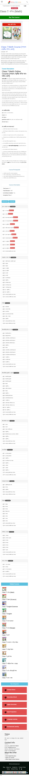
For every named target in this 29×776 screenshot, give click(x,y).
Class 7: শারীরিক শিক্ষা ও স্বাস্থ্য (10, 663)
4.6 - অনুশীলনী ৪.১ (6, 345)
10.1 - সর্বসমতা (6, 535)
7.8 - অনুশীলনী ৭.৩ (6, 470)
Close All (12, 201)
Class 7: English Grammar (10, 606)
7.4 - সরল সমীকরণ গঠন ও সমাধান (8, 460)
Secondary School (12, 697)
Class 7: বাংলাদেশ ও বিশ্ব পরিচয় (10, 642)
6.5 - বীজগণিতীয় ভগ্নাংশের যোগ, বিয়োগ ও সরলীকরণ (11, 434)
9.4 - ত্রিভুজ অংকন (6, 511)
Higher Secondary (12, 704)
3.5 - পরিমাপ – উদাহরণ (7, 316)
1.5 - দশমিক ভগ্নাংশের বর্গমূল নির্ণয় (9, 227)
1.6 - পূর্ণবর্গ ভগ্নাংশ (7, 231)
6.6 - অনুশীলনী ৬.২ (6, 436)
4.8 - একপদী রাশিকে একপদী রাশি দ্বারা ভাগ (10, 349)
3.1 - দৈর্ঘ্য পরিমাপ (6, 306)
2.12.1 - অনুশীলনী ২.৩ (7, 289)
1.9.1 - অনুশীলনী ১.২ (7, 241)
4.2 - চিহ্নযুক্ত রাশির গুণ (7, 335)
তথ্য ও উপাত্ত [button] (5, 560)
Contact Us (14, 767)
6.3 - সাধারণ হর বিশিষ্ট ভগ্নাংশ (8, 429)
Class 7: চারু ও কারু (7, 678)
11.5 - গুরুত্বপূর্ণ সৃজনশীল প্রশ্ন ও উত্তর (9, 573)
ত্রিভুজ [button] (3, 500)
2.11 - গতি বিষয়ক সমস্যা (7, 287)
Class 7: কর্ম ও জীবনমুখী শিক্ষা (9, 670)
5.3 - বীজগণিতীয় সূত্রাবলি (7, 381)
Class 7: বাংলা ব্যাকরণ (7, 621)
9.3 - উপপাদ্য (6, 508)
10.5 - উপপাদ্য (6, 545)
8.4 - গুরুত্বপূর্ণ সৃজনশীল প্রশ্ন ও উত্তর (9, 491)
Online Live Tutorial (9, 757)
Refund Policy (14, 769)
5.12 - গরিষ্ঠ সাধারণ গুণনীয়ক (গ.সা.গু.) (9, 402)
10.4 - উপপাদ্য (6, 542)
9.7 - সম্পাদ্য (6, 518)
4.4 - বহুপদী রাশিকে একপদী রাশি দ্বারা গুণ (9, 340)
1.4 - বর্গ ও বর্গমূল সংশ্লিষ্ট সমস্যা (8, 220)
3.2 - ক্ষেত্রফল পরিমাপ (7, 309)
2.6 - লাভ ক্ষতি (6, 275)
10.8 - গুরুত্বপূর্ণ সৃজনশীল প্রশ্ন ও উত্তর (9, 552)
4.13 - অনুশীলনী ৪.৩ (7, 361)
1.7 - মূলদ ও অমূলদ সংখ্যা (7, 234)
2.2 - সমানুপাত (6, 263)
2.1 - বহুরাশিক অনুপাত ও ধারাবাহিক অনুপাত (10, 261)
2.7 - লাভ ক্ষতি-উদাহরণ (7, 277)
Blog (4, 767)
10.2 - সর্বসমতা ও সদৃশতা (7, 537)
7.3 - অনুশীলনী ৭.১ (6, 458)
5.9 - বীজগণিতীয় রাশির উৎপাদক (8, 395)
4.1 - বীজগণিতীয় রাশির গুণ (7, 333)
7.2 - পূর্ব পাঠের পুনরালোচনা (7, 455)
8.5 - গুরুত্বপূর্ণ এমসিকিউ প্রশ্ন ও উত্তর (9, 494)
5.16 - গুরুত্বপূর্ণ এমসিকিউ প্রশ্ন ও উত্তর (10, 414)
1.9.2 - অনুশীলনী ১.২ (7, 244)
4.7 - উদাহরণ (6, 347)
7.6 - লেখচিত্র (6, 465)
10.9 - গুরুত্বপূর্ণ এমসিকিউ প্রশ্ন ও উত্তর (10, 554)
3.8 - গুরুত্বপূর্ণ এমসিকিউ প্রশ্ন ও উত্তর (9, 323)
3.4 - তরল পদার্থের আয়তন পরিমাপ (8, 313)
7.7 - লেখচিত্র (6, 467)
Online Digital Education (10, 756)
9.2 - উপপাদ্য (6, 506)
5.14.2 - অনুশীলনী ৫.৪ (7, 409)
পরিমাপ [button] (3, 303)
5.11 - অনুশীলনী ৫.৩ (7, 400)
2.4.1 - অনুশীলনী (6, 268)
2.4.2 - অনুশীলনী (6, 270)
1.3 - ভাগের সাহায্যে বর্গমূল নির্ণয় (8, 217)
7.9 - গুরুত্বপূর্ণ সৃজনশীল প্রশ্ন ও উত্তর (9, 472)
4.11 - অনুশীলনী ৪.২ (7, 357)
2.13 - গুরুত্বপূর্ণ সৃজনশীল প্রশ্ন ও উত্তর (9, 294)
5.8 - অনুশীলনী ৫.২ (6, 393)
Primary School (11, 689)
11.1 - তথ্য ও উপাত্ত (7, 564)
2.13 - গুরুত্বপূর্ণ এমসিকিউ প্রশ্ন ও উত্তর (10, 296)
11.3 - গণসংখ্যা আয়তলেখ (7, 569)
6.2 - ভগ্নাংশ (6, 426)
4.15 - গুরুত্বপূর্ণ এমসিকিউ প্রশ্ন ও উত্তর (10, 366)
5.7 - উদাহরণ (6, 390)
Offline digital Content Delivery (12, 759)
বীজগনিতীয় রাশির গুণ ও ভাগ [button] (7, 329)
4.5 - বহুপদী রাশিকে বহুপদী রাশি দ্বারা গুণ (9, 342)
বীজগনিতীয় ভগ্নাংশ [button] (6, 420)
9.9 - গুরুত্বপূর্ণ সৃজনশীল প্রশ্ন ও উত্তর (9, 523)
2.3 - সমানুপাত (6, 265)
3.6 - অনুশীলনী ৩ (6, 318)
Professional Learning (13, 726)
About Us (8, 767)
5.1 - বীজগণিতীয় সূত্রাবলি (7, 376)
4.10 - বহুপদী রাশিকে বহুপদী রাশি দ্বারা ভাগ (10, 354)
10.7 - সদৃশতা (6, 549)
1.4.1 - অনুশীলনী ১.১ (7, 224)
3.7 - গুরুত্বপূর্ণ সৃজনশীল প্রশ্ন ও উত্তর (9, 320)
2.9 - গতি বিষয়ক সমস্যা (7, 282)
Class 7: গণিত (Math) (8, 592)
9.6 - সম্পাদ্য (6, 516)
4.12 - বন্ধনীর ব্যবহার (7, 359)
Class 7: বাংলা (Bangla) (8, 628)
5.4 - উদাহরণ (6, 383)
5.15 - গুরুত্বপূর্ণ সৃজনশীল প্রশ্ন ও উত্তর (9, 412)
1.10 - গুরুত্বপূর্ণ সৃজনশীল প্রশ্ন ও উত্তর (9, 251)
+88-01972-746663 (14, 745)
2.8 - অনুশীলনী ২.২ (6, 280)
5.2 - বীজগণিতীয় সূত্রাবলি (7, 378)
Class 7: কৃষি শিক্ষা (7, 656)
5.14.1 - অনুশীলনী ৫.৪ (7, 407)
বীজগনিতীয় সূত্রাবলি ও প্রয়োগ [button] (8, 372)
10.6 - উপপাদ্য (6, 547)
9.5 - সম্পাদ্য (6, 513)
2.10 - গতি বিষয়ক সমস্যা (7, 284)
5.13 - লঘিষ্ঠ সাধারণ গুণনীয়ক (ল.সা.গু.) (9, 405)
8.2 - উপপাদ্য (6, 487)
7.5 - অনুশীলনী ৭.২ (6, 462)
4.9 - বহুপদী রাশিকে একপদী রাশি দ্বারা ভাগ (9, 352)
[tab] (14, 206)
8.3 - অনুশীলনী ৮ (6, 489)
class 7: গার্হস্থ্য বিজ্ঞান (7, 649)
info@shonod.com (12, 747)
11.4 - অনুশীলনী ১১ (6, 571)
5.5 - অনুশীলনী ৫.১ (6, 386)
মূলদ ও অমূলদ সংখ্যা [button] (6, 206)
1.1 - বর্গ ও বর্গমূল (6, 210)
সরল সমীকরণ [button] (4, 449)
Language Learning (12, 719)
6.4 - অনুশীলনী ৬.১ (6, 431)
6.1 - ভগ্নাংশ (6, 424)
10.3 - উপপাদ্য (6, 540)
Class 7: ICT (6, 635)
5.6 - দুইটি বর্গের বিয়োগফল (7, 388)
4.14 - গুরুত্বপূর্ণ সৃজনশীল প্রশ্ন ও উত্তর (9, 364)
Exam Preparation (11, 711)
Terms (8, 769)
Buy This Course (14, 17)
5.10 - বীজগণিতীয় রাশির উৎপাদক (8, 397)
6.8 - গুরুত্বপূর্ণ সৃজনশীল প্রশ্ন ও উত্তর (9, 441)
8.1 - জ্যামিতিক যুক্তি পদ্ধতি (8, 484)
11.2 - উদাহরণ (6, 566)
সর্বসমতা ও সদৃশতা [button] (5, 531)
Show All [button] (5, 201)
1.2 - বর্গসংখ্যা (6, 214)
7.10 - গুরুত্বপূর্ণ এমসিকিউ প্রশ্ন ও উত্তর (10, 474)
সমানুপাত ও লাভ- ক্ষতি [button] (6, 257)
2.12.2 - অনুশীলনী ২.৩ (7, 292)
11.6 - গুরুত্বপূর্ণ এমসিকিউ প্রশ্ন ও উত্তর (10, 576)
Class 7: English (7, 614)
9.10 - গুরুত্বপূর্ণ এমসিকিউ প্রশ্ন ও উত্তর (10, 525)
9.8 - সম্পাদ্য (6, 520)
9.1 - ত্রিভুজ (6, 504)
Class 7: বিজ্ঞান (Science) (9, 599)
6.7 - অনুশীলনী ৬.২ (6, 438)
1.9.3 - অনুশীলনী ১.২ (7, 248)
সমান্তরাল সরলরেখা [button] (5, 481)
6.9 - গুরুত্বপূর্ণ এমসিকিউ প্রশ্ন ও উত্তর (9, 443)
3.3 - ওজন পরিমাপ (6, 311)
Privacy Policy (22, 767)
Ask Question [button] (14, 8)
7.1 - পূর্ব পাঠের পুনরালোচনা (7, 453)
